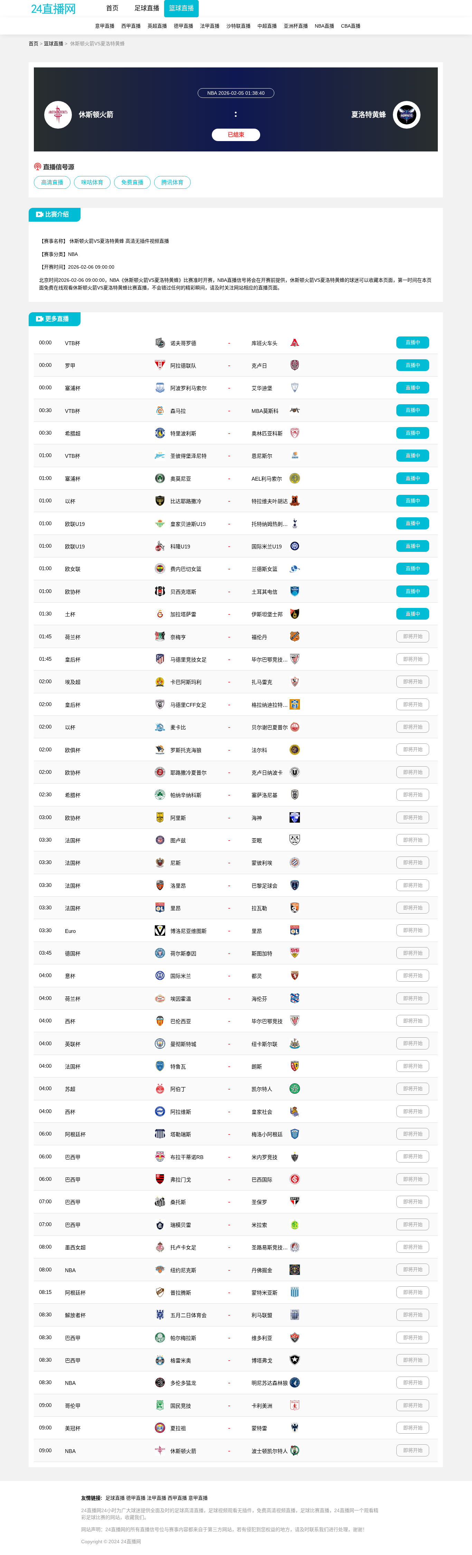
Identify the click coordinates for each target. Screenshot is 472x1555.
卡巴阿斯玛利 (185, 682)
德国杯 (73, 953)
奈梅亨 (178, 637)
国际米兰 (180, 976)
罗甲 (70, 366)
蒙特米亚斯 (264, 1293)
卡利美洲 (262, 1406)
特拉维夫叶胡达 (270, 501)
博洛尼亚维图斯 (188, 931)
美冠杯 (73, 1428)
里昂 (175, 908)
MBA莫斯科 (265, 411)
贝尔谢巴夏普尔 (270, 727)
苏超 (70, 1089)
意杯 (70, 976)
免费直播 (132, 182)
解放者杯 (75, 1315)
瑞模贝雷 (180, 1225)
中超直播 (267, 26)
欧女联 (73, 569)
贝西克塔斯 (183, 592)
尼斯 (175, 863)
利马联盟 (262, 1315)
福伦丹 (259, 637)
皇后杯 (73, 660)
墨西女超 (75, 1247)
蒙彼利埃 (262, 863)
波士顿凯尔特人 (270, 1451)
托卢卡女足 (183, 1247)
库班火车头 (264, 343)
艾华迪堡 (262, 388)
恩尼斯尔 (262, 456)
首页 (112, 8)
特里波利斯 (183, 433)
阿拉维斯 (180, 1112)
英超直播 (157, 26)
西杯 (70, 1021)
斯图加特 (262, 953)
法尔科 (259, 750)
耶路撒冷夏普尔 (188, 773)
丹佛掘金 (262, 1270)
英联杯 (73, 1044)
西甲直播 (131, 26)
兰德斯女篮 (264, 569)
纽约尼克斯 (183, 1270)
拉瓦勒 (259, 908)
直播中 (413, 342)
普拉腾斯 (180, 1293)
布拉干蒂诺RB (187, 1157)
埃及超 (73, 682)
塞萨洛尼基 (264, 795)
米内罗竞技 (264, 1157)
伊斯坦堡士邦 (267, 614)
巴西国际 (262, 1180)
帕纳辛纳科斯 (185, 795)
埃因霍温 (180, 999)
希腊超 (73, 433)
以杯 (70, 501)
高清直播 (52, 182)
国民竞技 (180, 1406)
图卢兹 (178, 840)
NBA (70, 1270)
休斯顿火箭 (183, 1451)
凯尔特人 (262, 1089)
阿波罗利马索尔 (188, 388)
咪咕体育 (92, 182)
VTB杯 (72, 343)
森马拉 (178, 411)
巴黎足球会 (264, 886)
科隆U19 (180, 546)
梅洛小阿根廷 (267, 1134)
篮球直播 (181, 8)
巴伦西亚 (180, 1021)
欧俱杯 (73, 750)
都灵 (257, 976)
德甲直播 (183, 26)
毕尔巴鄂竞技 (267, 1021)
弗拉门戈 (180, 1180)
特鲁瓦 (178, 1067)
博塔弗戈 (262, 1360)
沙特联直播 (238, 26)
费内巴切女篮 (185, 569)
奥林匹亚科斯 (267, 433)
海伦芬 (259, 999)
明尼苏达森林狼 (270, 1383)
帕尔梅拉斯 (183, 1338)
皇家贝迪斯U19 (188, 524)
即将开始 (413, 636)
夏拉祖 (178, 1428)
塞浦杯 (73, 388)
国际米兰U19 (267, 546)
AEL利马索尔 (267, 479)
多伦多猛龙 (183, 1383)
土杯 (70, 614)
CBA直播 (350, 26)
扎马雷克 (262, 682)
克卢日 (259, 366)
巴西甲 (73, 1157)
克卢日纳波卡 (267, 773)
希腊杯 (73, 795)
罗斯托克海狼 (185, 750)
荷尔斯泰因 (183, 953)
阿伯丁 (178, 1089)
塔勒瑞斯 (180, 1134)
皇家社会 (262, 1112)
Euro (70, 931)
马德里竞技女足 (188, 660)
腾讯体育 (172, 182)
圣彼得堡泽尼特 (188, 456)
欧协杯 (73, 592)
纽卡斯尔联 (264, 1044)
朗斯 (257, 1067)
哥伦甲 (73, 1406)
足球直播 (146, 8)
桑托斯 (178, 1202)
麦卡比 (178, 727)
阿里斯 (178, 818)
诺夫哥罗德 (183, 343)
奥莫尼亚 (180, 479)
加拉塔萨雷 (183, 614)
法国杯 (73, 840)
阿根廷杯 (75, 1134)
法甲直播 (209, 26)
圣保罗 (259, 1202)
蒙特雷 (259, 1428)
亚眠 (257, 840)
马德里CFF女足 (188, 705)
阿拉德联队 (183, 366)
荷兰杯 (73, 637)
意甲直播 (104, 26)
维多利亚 (262, 1338)
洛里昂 (178, 886)
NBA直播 (324, 26)
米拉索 (259, 1225)
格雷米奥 (180, 1360)
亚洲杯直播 (296, 26)
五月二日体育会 (188, 1315)
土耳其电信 (264, 592)
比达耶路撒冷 (185, 501)
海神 (257, 818)
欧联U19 (75, 524)
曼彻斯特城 (183, 1044)
